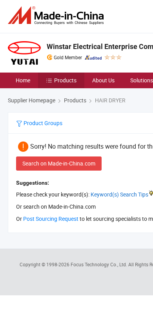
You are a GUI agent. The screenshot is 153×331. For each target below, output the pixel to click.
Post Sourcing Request (50, 218)
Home (23, 80)
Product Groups (42, 123)
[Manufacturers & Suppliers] (57, 15)
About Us (103, 80)
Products (65, 80)
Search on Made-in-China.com (58, 163)
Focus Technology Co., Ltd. (99, 264)
